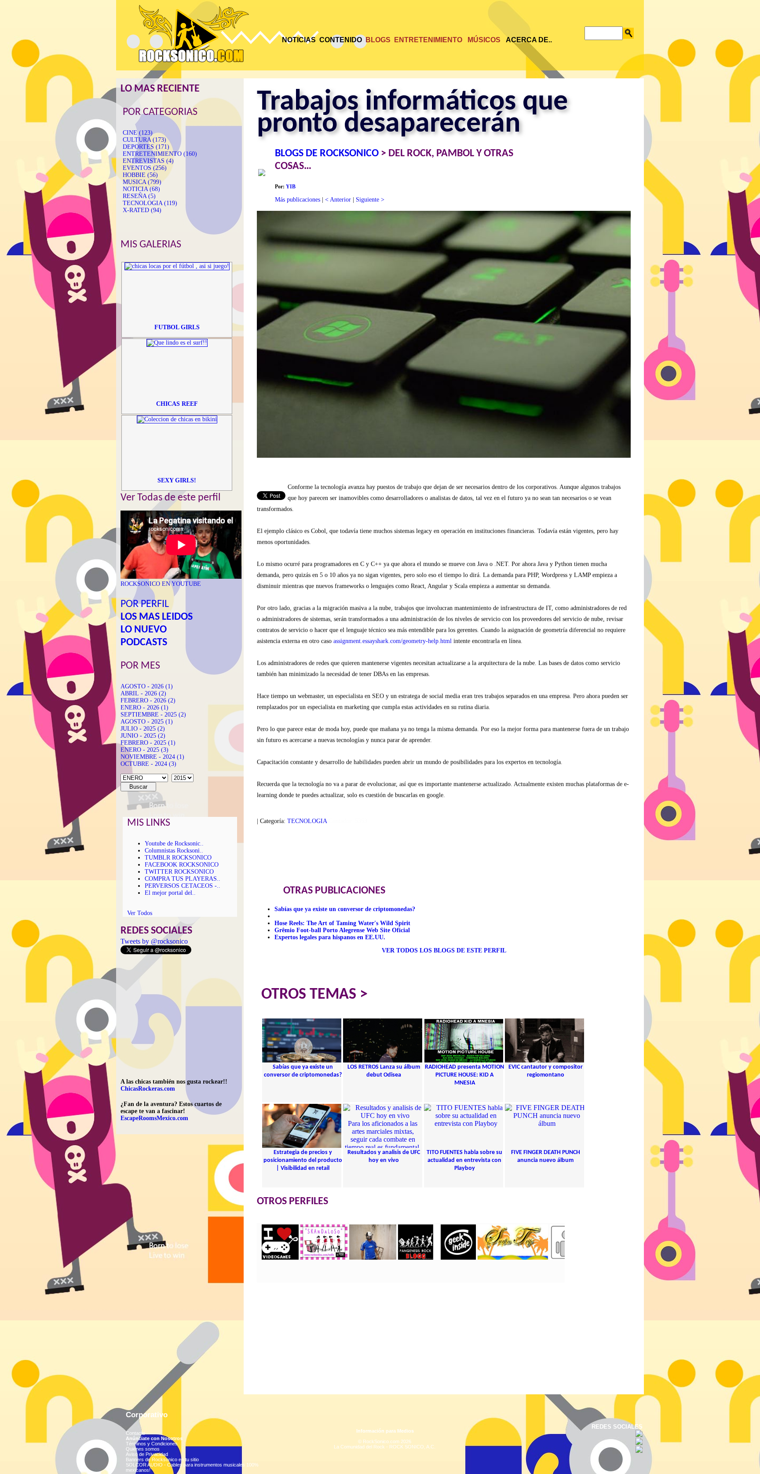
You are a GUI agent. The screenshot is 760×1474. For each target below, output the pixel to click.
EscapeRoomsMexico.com (154, 1118)
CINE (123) (138, 132)
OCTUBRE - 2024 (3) (148, 764)
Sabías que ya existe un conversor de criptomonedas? (344, 909)
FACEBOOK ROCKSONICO (182, 864)
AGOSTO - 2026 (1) (147, 686)
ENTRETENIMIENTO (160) (160, 154)
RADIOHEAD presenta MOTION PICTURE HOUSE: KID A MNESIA (464, 1075)
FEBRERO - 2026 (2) (148, 700)
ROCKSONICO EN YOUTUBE (161, 584)
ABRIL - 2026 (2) (143, 693)
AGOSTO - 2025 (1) (147, 721)
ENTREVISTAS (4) (148, 161)
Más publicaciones (297, 199)
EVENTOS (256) (145, 168)
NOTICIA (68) (141, 189)
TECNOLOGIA (307, 821)
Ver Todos (139, 913)
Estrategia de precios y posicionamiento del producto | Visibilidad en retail (302, 1160)
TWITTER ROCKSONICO (179, 871)
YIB (291, 187)
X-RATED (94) (142, 210)
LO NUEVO (144, 630)
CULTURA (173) (144, 139)
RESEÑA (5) (139, 196)
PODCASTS (144, 642)
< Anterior (338, 199)
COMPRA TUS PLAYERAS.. (182, 878)
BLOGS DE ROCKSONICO (327, 153)
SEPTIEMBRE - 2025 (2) (153, 714)
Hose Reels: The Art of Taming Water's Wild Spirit (342, 923)
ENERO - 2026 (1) (144, 707)
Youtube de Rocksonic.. (174, 843)
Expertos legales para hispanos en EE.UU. (329, 937)
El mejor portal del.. (170, 893)
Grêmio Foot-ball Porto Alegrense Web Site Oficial (342, 930)
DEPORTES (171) (146, 146)
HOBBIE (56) (140, 175)
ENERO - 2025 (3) (144, 749)
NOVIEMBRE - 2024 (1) (152, 757)
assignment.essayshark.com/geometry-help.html (392, 641)
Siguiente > (370, 199)
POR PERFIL (145, 604)
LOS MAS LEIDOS (157, 617)
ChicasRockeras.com (148, 1088)
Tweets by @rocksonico (154, 941)
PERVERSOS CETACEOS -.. (182, 885)
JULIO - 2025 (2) (143, 728)
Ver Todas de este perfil (171, 498)
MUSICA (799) (142, 182)
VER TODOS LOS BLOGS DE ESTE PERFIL (444, 950)
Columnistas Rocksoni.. (174, 850)
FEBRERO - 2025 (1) (148, 742)
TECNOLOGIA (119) (150, 203)
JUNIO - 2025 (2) (143, 735)
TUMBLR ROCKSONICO (178, 857)
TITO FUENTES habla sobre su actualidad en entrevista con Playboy (464, 1160)
